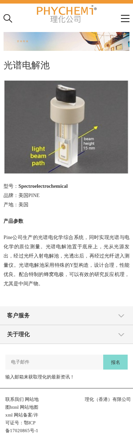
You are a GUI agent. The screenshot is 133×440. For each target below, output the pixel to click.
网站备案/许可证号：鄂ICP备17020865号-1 (21, 422)
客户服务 (18, 315)
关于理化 (18, 334)
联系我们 (14, 399)
